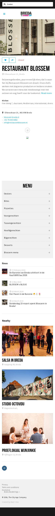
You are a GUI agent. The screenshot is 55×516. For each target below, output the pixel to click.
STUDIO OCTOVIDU (13, 403)
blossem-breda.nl (11, 117)
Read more (46, 93)
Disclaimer (6, 490)
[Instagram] (27, 130)
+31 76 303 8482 (10, 120)
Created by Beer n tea (10, 502)
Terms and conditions (10, 487)
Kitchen (5, 100)
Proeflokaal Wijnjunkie (19, 450)
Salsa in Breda (12, 360)
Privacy (5, 485)
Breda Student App (11, 492)
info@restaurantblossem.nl (15, 122)
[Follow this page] (5, 60)
